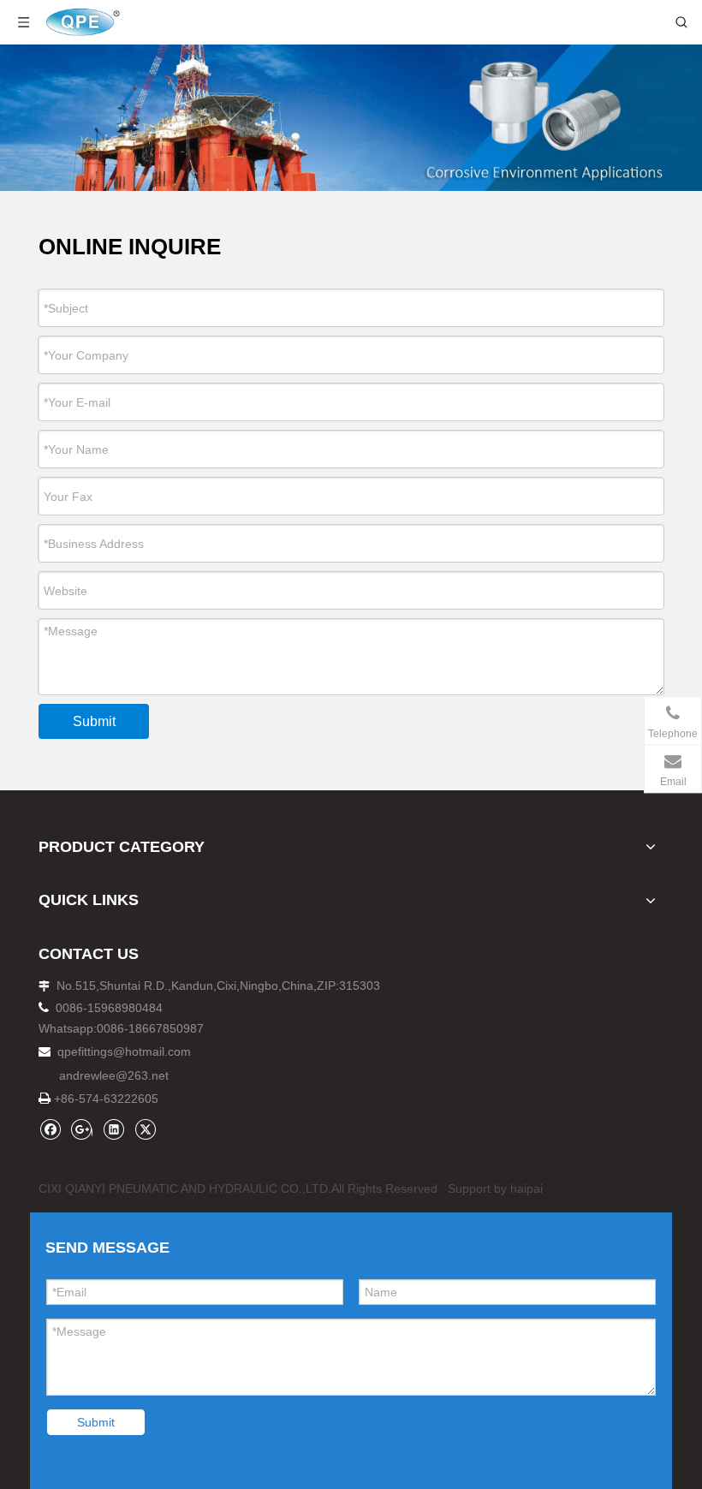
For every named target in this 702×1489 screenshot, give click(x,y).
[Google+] (81, 1129)
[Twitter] (145, 1129)
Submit (94, 721)
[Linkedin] (113, 1129)
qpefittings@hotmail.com (124, 1051)
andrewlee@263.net (114, 1075)
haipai (526, 1188)
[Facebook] (50, 1129)
